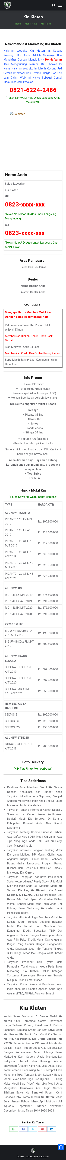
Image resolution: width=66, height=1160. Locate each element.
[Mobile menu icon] (60, 5)
